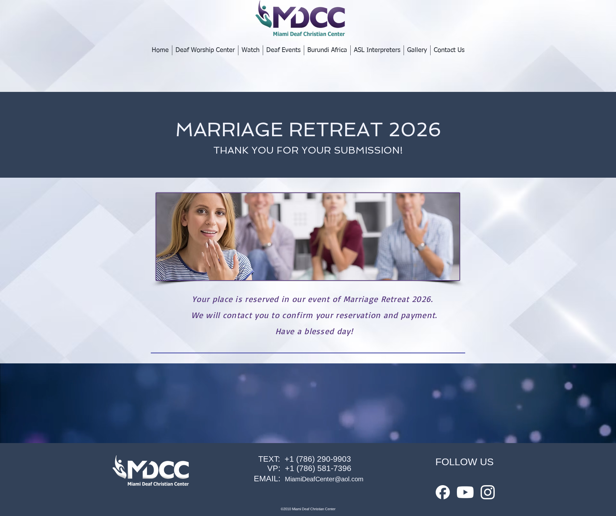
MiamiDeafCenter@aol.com (324, 479)
